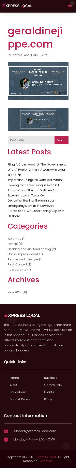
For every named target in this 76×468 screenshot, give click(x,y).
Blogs (48, 399)
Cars (13, 385)
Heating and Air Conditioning (29, 249)
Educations (18, 392)
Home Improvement (23, 254)
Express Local (21, 55)
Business (50, 378)
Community (53, 385)
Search (61, 140)
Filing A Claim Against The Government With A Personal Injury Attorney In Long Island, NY (37, 169)
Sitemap (46, 461)
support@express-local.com (34, 431)
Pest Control (17, 264)
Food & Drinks (20, 399)
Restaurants (17, 269)
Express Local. (47, 457)
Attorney (14, 239)
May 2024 (15, 292)
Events (49, 392)
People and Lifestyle (23, 259)
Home (14, 378)
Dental (13, 244)
